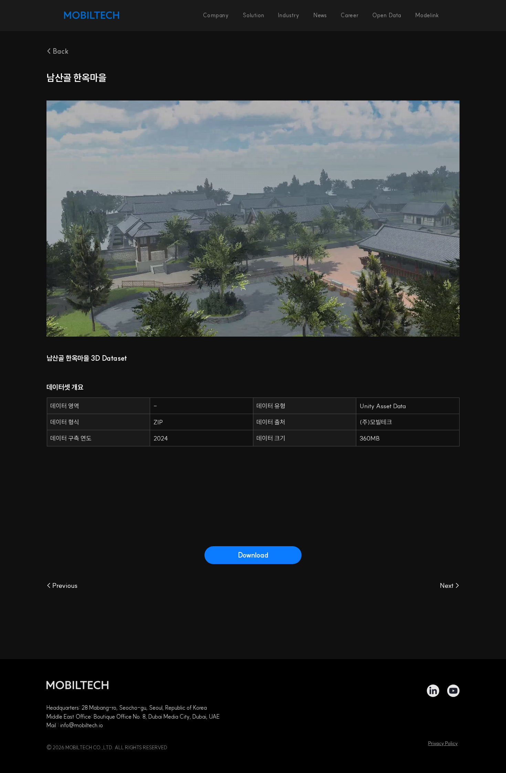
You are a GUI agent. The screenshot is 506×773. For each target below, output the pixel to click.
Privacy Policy (443, 743)
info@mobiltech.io (81, 725)
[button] (253, 15)
